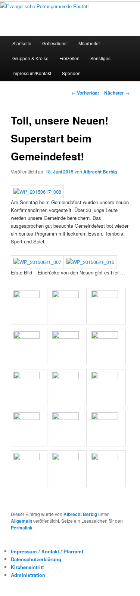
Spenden (71, 73)
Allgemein (21, 520)
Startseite (21, 43)
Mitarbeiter (89, 43)
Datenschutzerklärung (36, 559)
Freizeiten (69, 58)
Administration (28, 574)
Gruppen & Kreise (30, 58)
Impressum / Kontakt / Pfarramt (47, 551)
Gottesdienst (55, 43)
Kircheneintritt (27, 567)
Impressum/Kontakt (31, 73)
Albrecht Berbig (100, 171)
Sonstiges (100, 58)
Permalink (21, 527)
